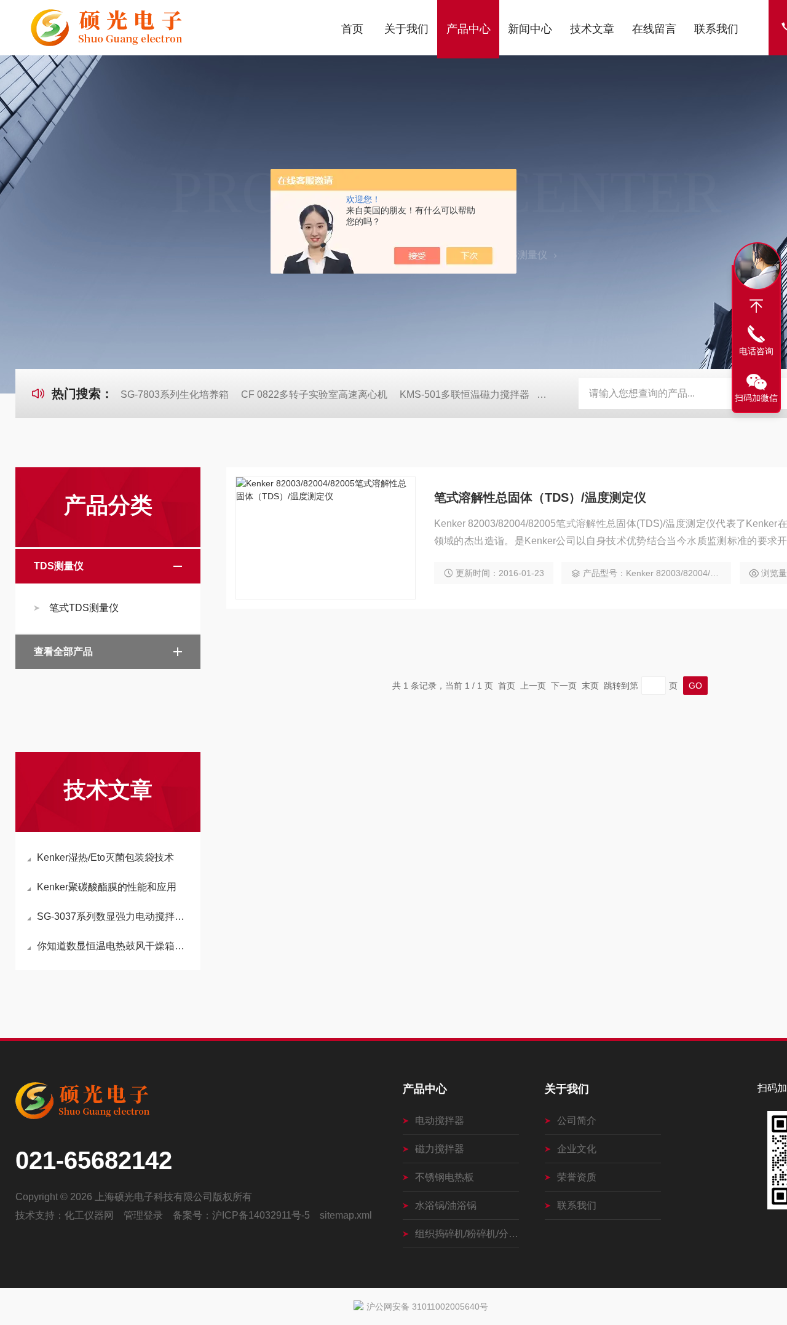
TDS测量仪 (522, 255)
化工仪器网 (89, 1215)
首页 (352, 29)
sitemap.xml (346, 1215)
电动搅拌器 (439, 1120)
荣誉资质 (576, 1177)
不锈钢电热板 (444, 1177)
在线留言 (654, 29)
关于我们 (406, 29)
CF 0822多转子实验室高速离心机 (314, 394)
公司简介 (576, 1120)
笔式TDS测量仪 (84, 608)
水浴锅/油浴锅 (446, 1205)
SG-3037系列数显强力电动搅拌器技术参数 (114, 916)
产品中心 (468, 29)
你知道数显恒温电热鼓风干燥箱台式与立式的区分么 (114, 946)
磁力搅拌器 (439, 1149)
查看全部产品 (63, 651)
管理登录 (143, 1215)
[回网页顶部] (756, 306)
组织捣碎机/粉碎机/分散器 (467, 1233)
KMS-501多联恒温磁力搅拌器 (464, 394)
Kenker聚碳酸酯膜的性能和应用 (106, 887)
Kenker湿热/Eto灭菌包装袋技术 (105, 857)
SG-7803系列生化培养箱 (175, 394)
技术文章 (592, 29)
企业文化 (576, 1149)
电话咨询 (756, 351)
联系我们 (716, 29)
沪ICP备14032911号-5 (261, 1215)
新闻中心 (530, 29)
